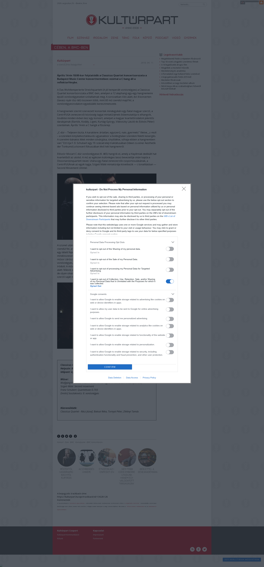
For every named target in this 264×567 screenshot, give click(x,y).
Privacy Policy (149, 377)
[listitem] (132, 242)
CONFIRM (110, 367)
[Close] (185, 190)
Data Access (132, 377)
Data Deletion (114, 377)
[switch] (170, 249)
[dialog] (132, 283)
